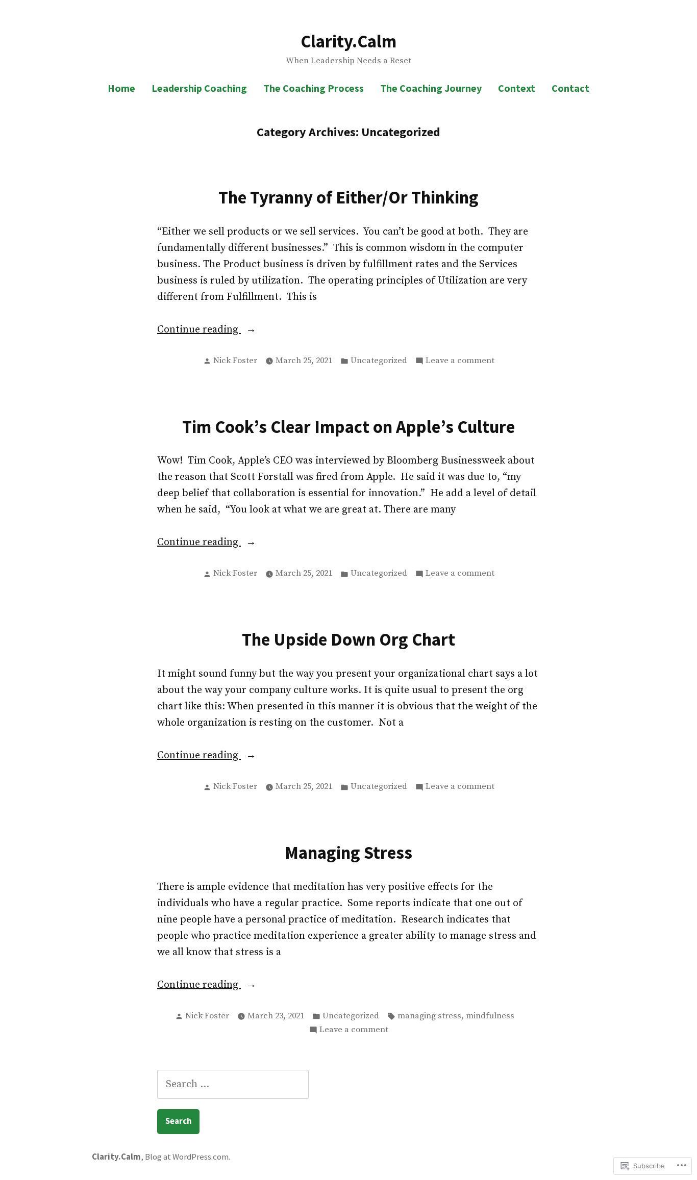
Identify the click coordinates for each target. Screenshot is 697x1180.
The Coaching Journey (431, 88)
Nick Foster (235, 360)
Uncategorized (379, 360)
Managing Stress (348, 852)
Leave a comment (460, 361)
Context (516, 88)
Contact (570, 88)
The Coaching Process (313, 88)
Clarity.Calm (348, 41)
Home (121, 88)
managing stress (429, 1016)
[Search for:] (233, 1084)
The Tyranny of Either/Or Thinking (348, 197)
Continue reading (199, 330)
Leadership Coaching (199, 88)
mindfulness (490, 1016)
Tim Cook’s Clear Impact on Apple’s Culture (348, 427)
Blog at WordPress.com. (187, 1156)
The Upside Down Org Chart (348, 639)
